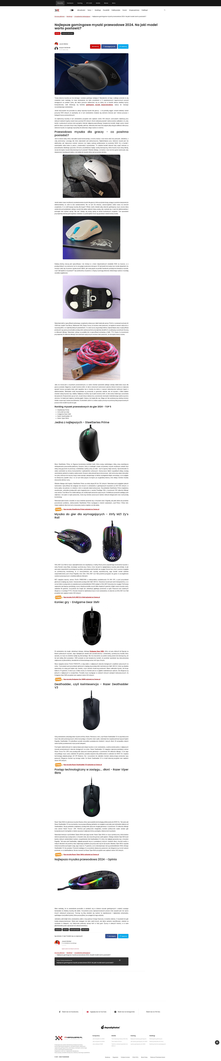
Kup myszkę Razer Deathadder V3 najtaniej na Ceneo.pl (83, 764)
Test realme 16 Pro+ (117, 1041)
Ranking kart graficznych (156, 1038)
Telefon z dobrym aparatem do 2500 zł (120, 1045)
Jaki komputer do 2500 (99, 1038)
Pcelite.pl (145, 10)
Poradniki (106, 10)
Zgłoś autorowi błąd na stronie (70, 949)
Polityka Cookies (125, 1057)
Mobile (98, 3)
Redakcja (107, 1057)
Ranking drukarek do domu (156, 1041)
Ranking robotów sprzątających (158, 1044)
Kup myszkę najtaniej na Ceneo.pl (82, 679)
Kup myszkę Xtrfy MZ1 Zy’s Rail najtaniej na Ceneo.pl (82, 597)
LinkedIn (64, 945)
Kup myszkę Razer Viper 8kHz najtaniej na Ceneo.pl (81, 854)
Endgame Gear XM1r (97, 651)
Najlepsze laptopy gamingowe (138, 1038)
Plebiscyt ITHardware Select (157, 1057)
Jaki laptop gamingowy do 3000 (139, 1041)
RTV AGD (89, 3)
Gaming (79, 3)
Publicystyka (116, 10)
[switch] (72, 10)
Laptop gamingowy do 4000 (138, 1044)
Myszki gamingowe (75, 929)
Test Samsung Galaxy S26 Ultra (120, 1038)
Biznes (106, 3)
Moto (113, 3)
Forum (124, 10)
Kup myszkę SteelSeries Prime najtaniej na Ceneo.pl (81, 509)
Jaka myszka (85, 929)
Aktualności (81, 10)
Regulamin (115, 1057)
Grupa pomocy (134, 10)
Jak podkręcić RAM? (98, 1044)
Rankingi (98, 10)
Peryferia (65, 929)
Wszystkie (60, 3)
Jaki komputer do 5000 (99, 1041)
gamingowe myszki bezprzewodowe (99, 105)
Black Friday (144, 1057)
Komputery (58, 929)
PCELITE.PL (135, 1057)
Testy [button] (89, 10)
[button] (164, 10)
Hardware (70, 3)
